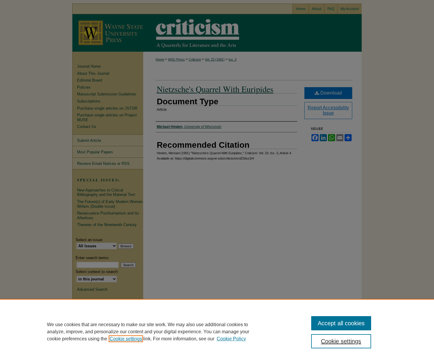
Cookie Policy (231, 338)
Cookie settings (126, 338)
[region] (217, 331)
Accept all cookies (341, 323)
